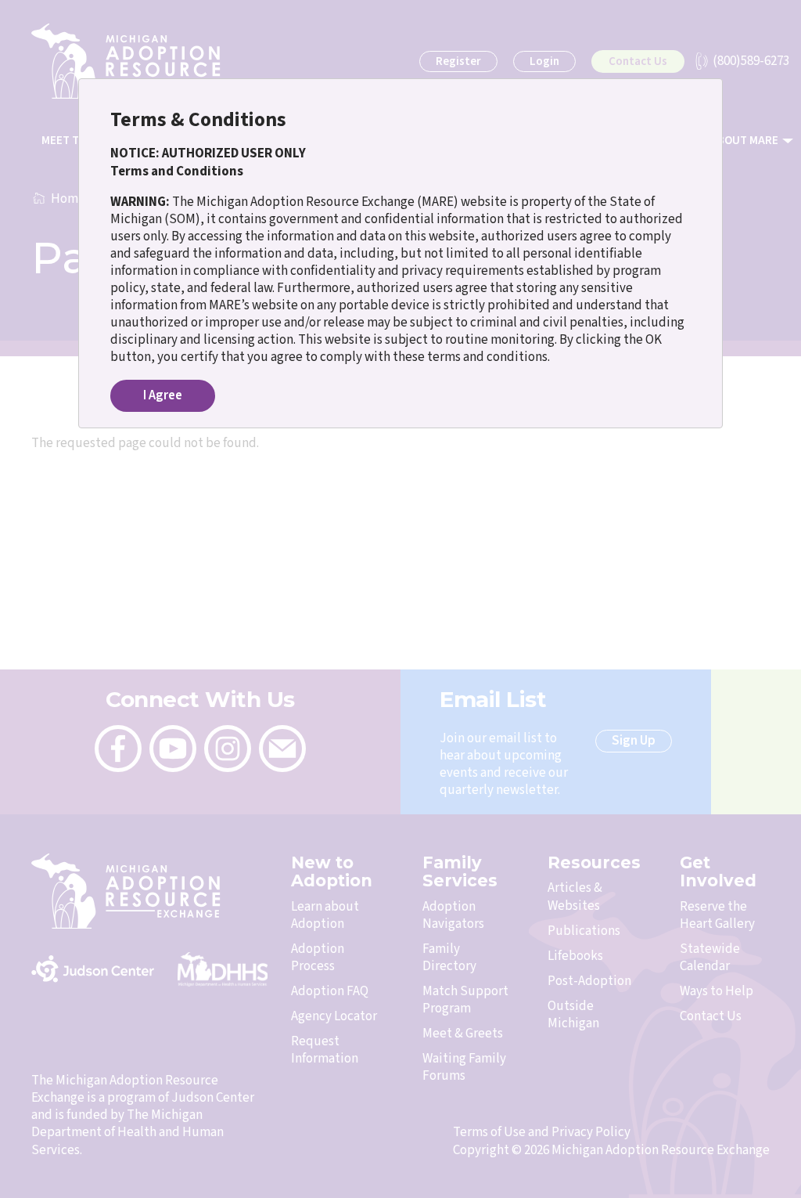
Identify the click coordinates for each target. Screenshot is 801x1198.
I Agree (162, 395)
